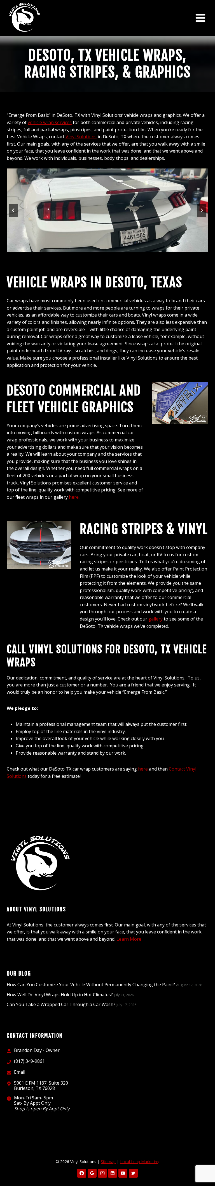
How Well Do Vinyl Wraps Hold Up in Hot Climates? (60, 995)
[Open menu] (200, 18)
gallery (155, 619)
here (74, 497)
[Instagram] (102, 1173)
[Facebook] (81, 1173)
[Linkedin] (112, 1173)
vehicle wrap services (50, 122)
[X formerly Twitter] (133, 1173)
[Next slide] (201, 210)
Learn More (128, 939)
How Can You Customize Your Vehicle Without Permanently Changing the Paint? (91, 984)
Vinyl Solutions (81, 137)
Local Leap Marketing (139, 1161)
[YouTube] (122, 1173)
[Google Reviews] (92, 1173)
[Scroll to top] (201, 1163)
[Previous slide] (13, 210)
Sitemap (108, 1161)
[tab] (98, 257)
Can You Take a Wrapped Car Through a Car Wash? (61, 1004)
